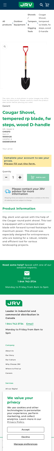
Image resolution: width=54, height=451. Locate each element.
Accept (26, 429)
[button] (5, 5)
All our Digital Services (12, 390)
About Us (10, 351)
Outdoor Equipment (19, 23)
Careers (9, 373)
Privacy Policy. (16, 422)
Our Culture (11, 360)
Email (27, 278)
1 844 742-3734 (27, 281)
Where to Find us (13, 369)
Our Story (10, 355)
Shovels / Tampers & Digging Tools (32, 23)
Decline (25, 437)
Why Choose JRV (13, 364)
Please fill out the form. (20, 163)
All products (7, 23)
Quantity (6, 171)
